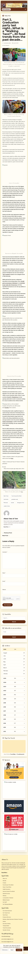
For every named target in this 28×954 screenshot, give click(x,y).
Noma (7, 425)
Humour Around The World (9, 891)
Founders (7, 407)
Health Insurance (6, 889)
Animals (4, 880)
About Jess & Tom (11, 519)
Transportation (6, 925)
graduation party (14, 499)
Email (3, 581)
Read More (6, 527)
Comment (4, 552)
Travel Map (12, 754)
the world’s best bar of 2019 (13, 342)
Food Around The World (8, 885)
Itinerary (4, 895)
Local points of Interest (8, 897)
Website (4, 589)
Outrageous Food (20, 502)
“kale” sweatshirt (6, 274)
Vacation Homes (6, 930)
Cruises (4, 882)
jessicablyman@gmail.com (7, 939)
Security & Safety (6, 923)
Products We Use (7, 917)
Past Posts (5, 915)
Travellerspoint (20, 754)
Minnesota (6, 502)
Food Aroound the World (16, 496)
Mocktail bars (15, 397)
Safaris (4, 921)
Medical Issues (6, 900)
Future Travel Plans (7, 887)
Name (4, 573)
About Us (5, 878)
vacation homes (7, 506)
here (12, 458)
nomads (12, 502)
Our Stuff (5, 902)
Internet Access (6, 893)
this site (7, 74)
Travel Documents (7, 927)
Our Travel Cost (6, 912)
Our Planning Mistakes (8, 904)
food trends (6, 499)
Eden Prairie (6, 496)
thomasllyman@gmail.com (7, 941)
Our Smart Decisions (7, 910)
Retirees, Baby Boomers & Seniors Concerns (13, 919)
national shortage (7, 195)
